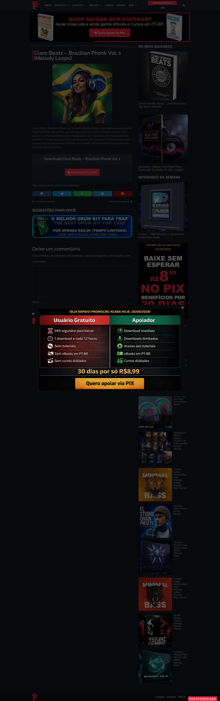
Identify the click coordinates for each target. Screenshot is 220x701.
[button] (202, 699)
